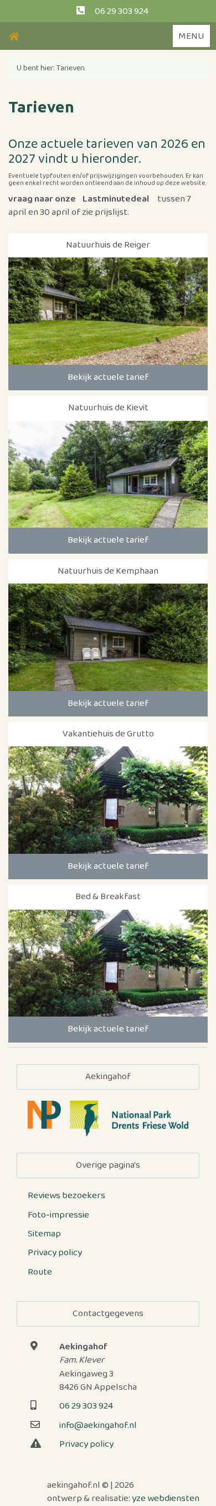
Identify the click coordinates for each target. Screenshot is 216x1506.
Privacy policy (55, 1252)
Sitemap (44, 1233)
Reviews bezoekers (66, 1195)
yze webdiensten (165, 1498)
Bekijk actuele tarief (108, 377)
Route (40, 1272)
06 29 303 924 (121, 11)
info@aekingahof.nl (98, 1425)
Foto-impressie (58, 1215)
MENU (191, 36)
